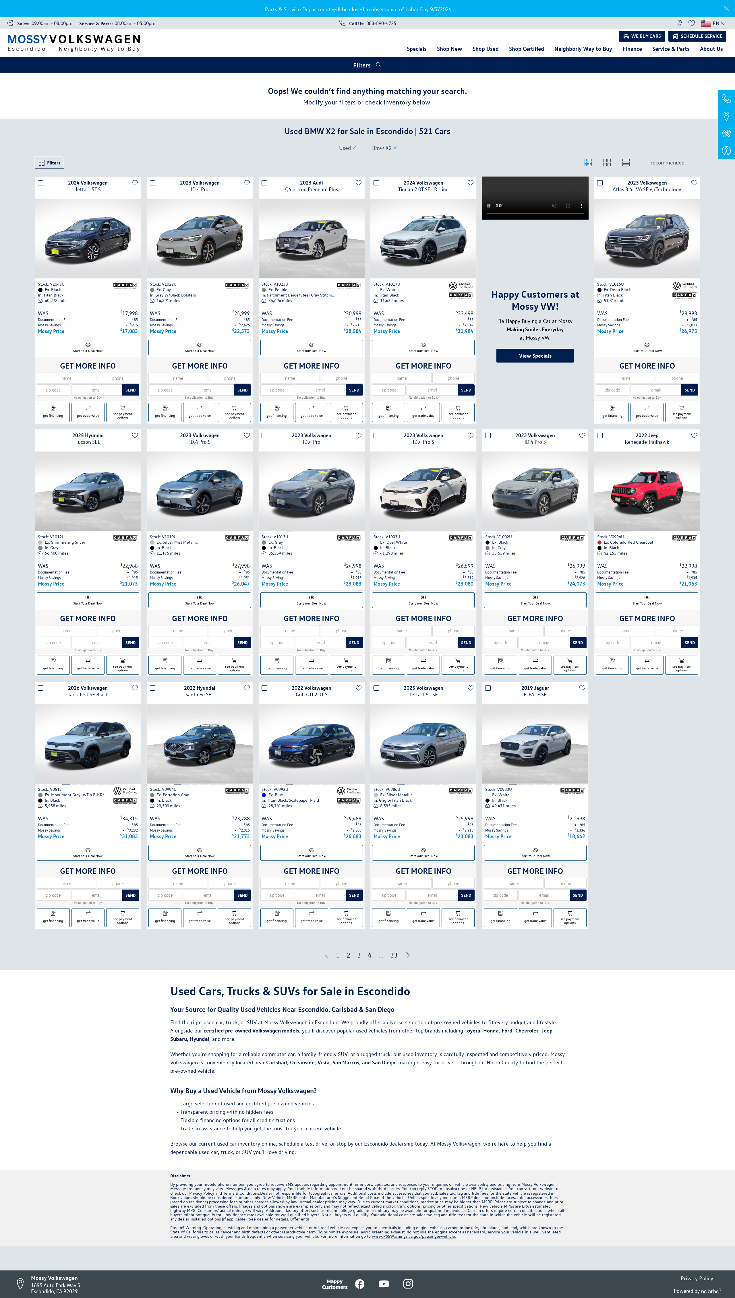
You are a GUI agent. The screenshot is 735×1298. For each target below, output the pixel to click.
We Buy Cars (646, 36)
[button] (680, 23)
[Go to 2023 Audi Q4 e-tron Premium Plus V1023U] (312, 246)
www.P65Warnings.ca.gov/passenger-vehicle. (414, 1260)
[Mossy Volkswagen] (73, 43)
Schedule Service (701, 36)
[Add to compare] (41, 183)
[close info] (726, 9)
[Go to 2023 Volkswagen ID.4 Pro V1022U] (200, 246)
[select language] (723, 23)
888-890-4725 (381, 23)
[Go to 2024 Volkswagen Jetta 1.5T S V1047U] (88, 246)
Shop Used (486, 48)
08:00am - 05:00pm (135, 23)
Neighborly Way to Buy (583, 48)
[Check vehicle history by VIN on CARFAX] (125, 295)
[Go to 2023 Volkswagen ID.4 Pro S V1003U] (423, 515)
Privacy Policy (697, 1278)
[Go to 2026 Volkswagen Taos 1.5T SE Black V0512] (88, 767)
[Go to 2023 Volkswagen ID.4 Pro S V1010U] (200, 515)
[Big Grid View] (607, 163)
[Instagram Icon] (408, 1284)
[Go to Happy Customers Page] (335, 1283)
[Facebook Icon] (360, 1284)
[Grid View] (588, 163)
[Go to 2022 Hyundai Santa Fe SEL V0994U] (200, 767)
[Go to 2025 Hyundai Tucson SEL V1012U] (88, 515)
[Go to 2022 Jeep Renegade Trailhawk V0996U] (647, 515)
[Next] (408, 979)
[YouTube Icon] (384, 1284)
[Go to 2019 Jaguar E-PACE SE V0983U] (535, 767)
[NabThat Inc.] (711, 1291)
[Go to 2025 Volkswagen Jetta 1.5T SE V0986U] (423, 767)
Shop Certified (526, 48)
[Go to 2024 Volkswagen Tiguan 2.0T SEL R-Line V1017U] (423, 246)
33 (394, 979)
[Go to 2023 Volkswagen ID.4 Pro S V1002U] (535, 515)
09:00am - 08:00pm (52, 23)
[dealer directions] (22, 1284)
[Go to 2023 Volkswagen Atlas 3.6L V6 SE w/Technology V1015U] (647, 246)
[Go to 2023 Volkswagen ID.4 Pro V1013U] (312, 515)
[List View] (626, 163)
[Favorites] (692, 23)
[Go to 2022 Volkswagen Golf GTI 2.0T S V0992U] (312, 767)
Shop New (449, 48)
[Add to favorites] (135, 183)
